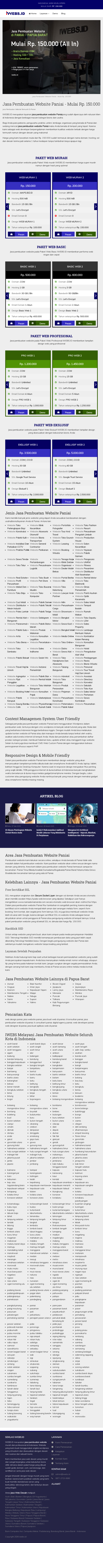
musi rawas (35, 1271)
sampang (34, 1345)
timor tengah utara (84, 1404)
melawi (56, 1256)
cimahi (10, 1126)
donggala (34, 1133)
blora (55, 1096)
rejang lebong (59, 1336)
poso (77, 1327)
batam (56, 1077)
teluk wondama (82, 1401)
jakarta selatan (37, 1157)
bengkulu (79, 1086)
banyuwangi (13, 1074)
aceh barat (12, 1043)
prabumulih (12, 1330)
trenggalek (35, 1410)
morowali (11, 1265)
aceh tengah (81, 1046)
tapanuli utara (81, 1394)
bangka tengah (37, 1065)
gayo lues (34, 1139)
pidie (32, 1324)
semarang (80, 1348)
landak (10, 1222)
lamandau (34, 1216)
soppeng (34, 1367)
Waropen (79, 999)
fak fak (56, 1136)
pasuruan (11, 1311)
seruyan (11, 1354)
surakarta (11, 1382)
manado (79, 1247)
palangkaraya (13, 1296)
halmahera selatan (16, 1148)
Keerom (11, 990)
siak (32, 1354)
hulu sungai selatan (16, 1151)
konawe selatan (15, 1197)
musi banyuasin (14, 1271)
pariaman (79, 1305)
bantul (33, 1071)
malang (56, 1240)
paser (77, 1308)
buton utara (58, 1120)
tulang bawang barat (40, 1413)
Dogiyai (10, 987)
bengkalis (34, 1086)
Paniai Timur (23, 870)
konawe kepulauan (84, 1194)
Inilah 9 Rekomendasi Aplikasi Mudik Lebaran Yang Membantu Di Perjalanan (19, 833)
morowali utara (37, 1265)
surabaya (79, 1379)
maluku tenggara (61, 1243)
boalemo (79, 1096)
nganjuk (79, 1274)
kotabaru (57, 1197)
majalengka (58, 1237)
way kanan (35, 1416)
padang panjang (60, 1290)
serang (56, 1351)
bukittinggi (80, 1111)
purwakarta (80, 1333)
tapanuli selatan (37, 1394)
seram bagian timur (39, 1351)
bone (55, 1108)
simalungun (12, 1361)
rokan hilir (11, 1339)
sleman (56, 1364)
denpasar (34, 1129)
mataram (79, 1253)
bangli (78, 1065)
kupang (10, 1210)
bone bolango (81, 1108)
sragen (10, 1370)
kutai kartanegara (61, 1210)
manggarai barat (60, 1250)
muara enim (58, 1265)
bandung (34, 1059)
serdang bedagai (83, 1351)
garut (9, 1139)
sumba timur (36, 1376)
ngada (56, 1274)
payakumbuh (59, 1311)
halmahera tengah (38, 1148)
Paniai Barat (71, 870)
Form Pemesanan (63, 1442)
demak (10, 1129)
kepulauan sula (37, 1188)
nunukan (34, 1281)
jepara (10, 1163)
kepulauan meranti (61, 1185)
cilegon (78, 1123)
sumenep (34, 1379)
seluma (56, 1348)
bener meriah (13, 1086)
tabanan (57, 1382)
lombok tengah (60, 1228)
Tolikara (56, 999)
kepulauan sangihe (84, 1185)
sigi (31, 1358)
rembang (79, 1336)
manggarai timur (83, 1250)
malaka (33, 1240)
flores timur (80, 1136)
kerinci (78, 1188)
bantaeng (11, 1071)
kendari (78, 1179)
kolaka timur (13, 1194)
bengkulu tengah (38, 1089)
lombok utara (13, 1231)
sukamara (12, 1373)
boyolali (33, 1111)
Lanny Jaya (58, 990)
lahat (9, 1216)
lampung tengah (37, 1219)
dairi (54, 1126)
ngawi (10, 1277)
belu (77, 1083)
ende (9, 1136)
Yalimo (33, 1002)
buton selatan (14, 1120)
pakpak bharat (82, 1293)
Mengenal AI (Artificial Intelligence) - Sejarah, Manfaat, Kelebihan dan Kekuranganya (50, 833)
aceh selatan (13, 1046)
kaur (55, 1176)
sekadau (34, 1348)
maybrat (11, 1256)
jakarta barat (81, 1154)
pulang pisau (81, 1330)
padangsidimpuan (15, 1293)
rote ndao (57, 1339)
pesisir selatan (14, 1324)
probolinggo (58, 1330)
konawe (56, 1194)
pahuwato (57, 1293)
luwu (77, 1231)
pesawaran (80, 1317)
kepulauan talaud (61, 1188)
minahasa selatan (15, 1262)
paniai (33, 1305)
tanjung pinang (14, 1394)
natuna (33, 1274)
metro (55, 1259)
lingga (10, 1228)
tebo (9, 1401)
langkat (33, 1222)
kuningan (79, 1206)
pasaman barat (60, 1308)
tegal (32, 1401)
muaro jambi (81, 1265)
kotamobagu (13, 1203)
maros (55, 1253)
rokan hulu (35, 1339)
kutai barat (35, 1210)
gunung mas (36, 1145)
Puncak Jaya (81, 996)
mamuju (11, 1247)
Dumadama (48, 870)
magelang (79, 1234)
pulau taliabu (36, 1333)
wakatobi (11, 1416)
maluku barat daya (16, 1243)
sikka (77, 1358)
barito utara (12, 1077)
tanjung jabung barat (62, 1391)
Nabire (10, 996)
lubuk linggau (36, 1231)
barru (32, 1077)
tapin (9, 1398)
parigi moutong (14, 1308)
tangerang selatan (84, 1388)
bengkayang (58, 1086)
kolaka (78, 1191)
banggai (79, 1059)
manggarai (35, 1250)
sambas (79, 1342)
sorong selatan (82, 1367)
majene (78, 1237)
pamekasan (12, 1299)
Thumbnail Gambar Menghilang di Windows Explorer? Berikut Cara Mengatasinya (82, 833)
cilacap (56, 1123)
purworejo (12, 1336)
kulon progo (58, 1206)
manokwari (12, 1253)
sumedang (12, 1379)
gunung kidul (13, 1145)
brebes (56, 1111)
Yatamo (80, 870)
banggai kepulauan (16, 1062)
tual (54, 1410)
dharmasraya (81, 1129)
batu (32, 1080)
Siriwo (92, 870)
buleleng (11, 1114)
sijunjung (57, 1358)
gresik (55, 1142)
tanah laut (35, 1388)
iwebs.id (22, 1536)
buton (78, 1117)
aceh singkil (35, 1046)
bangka (56, 1062)
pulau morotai (13, 1333)
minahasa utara (60, 1262)
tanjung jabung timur (85, 1391)
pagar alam (35, 1293)
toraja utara (12, 1410)
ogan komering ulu (16, 1283)
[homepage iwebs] (25, 13)
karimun (79, 1173)
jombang (34, 1163)
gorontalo (79, 1139)
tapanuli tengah (60, 1394)
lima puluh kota (82, 1225)
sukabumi (79, 1370)
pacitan (78, 1283)
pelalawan (57, 1314)
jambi (9, 1160)
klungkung (57, 1191)
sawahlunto (13, 1348)
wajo (77, 1413)
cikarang (34, 1123)
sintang (10, 1364)
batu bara (57, 1080)
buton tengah (36, 1120)
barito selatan (59, 1074)
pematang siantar (15, 1317)
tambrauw (12, 1385)
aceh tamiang (59, 1046)
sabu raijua (12, 1342)
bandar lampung (15, 1059)
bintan (56, 1093)
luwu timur (12, 1234)
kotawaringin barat (39, 1203)
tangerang (57, 1388)
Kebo (86, 870)
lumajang (57, 1231)
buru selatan (59, 1117)
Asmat (10, 983)
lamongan (57, 1216)
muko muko (12, 1268)
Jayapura (57, 987)
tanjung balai (36, 1391)
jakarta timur (59, 1157)
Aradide (39, 870)
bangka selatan (14, 1065)
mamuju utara (59, 1247)
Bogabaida (59, 870)
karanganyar (13, 1173)
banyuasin (57, 1071)
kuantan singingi (83, 1203)
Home (33, 13)
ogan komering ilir (83, 1281)
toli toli (56, 1407)
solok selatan (13, 1367)
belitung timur (59, 1083)
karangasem (36, 1173)
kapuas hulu (81, 1170)
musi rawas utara (61, 1271)
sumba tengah (14, 1376)
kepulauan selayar (16, 1188)
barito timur (80, 1074)
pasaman (34, 1308)
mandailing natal (15, 1250)
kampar (33, 1170)
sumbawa (57, 1376)
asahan (78, 1052)
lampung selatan (15, 1219)
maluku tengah (37, 1243)
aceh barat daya (37, 1043)
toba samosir (13, 1407)
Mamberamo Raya (84, 990)
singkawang (58, 1361)
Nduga (33, 996)
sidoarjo (11, 1358)
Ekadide (9, 873)
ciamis (78, 1120)
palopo (56, 1296)
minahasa (79, 1259)
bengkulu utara (60, 1089)
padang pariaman (83, 1290)
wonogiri (57, 1416)
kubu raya (12, 1206)
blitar (32, 1096)
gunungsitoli (58, 1145)
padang (78, 1287)
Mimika (78, 993)
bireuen (78, 1093)
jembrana (57, 1160)
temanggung (13, 1404)
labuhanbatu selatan (62, 1213)
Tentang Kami (61, 1463)
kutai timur (80, 1210)
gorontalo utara (14, 1142)
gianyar (56, 1139)
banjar (10, 1068)
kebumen (11, 1179)
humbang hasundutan (85, 1151)
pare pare (57, 1305)
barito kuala (35, 1074)
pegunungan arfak (84, 1311)
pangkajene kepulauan (80, 1301)
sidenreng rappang (84, 1354)
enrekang (34, 1136)
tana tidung (35, 1385)
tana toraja (58, 1385)
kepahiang (35, 1182)
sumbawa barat (82, 1376)
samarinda (57, 1342)
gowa (32, 1142)
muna (32, 1268)
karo (9, 1176)
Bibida (32, 870)
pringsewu (35, 1330)
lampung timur (59, 1219)
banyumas (80, 1071)
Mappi (33, 993)
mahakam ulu (36, 1237)
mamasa (79, 1243)
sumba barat (59, 1373)
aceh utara (58, 1049)
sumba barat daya (83, 1373)
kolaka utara (36, 1194)
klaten (33, 1191)
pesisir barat (81, 1321)
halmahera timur (60, 1148)
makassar (11, 1240)
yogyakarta (12, 1419)
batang (78, 1077)
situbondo (34, 1364)
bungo (78, 1114)
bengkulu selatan (15, 1089)
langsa (56, 1222)
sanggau (57, 1345)
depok (55, 1129)
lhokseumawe (59, 1225)
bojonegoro (35, 1099)
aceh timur (35, 1049)
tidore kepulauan (61, 1404)
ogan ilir (56, 1281)
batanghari (12, 1080)
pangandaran (59, 1299)
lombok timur (81, 1228)
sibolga (56, 1354)
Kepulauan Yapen (38, 990)
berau (78, 1089)
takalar (78, 1382)
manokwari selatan (39, 1253)
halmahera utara (83, 1148)
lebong (10, 1225)
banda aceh (80, 1056)
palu (77, 1296)
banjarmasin (58, 1068)
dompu (10, 1133)
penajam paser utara (40, 1317)
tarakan (33, 1398)
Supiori (33, 999)
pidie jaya (57, 1324)
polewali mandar (15, 1327)
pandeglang (35, 1299)
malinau (78, 1240)
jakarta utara (81, 1157)
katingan (34, 1176)
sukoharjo (34, 1373)
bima (9, 1093)
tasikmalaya (58, 1398)
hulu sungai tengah (39, 1151)
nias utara (12, 1281)
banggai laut (36, 1062)
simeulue (34, 1361)
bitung (10, 1096)
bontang (11, 1111)
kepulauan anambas (62, 1182)
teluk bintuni (58, 1401)
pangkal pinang (14, 1305)
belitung (34, 1083)
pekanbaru (35, 1314)
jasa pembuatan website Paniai (47, 114)
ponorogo (34, 1327)
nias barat (57, 1277)
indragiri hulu (36, 1154)
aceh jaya (79, 1043)
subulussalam (59, 1370)
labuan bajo (12, 1213)
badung (10, 1056)
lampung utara (82, 1219)
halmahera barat (83, 1145)
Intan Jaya (35, 987)
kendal (56, 1179)
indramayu (57, 1154)
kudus (33, 1206)
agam (10, 1052)
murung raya (81, 1268)
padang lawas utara (39, 1290)
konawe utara (36, 1197)
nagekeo (11, 1274)
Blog (63, 13)
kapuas (56, 1170)
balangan (34, 1056)
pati (32, 1311)
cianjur (10, 1123)
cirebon (33, 1126)
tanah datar (13, 1388)
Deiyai (78, 983)
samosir (11, 1345)
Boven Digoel (59, 983)
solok (77, 1364)
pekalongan (12, 1314)
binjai (32, 1093)
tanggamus (12, 1391)
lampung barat (82, 1216)
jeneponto (80, 1160)
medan (33, 1256)
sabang (78, 1339)
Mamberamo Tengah (17, 993)
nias (32, 1277)
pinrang (78, 1324)
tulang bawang (14, 1413)
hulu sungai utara (61, 1151)
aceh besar (58, 1043)
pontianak (57, 1327)
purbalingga (58, 1333)
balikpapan (58, 1056)
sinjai (77, 1361)
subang (33, 1370)
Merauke (57, 993)
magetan (11, 1237)
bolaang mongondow (63, 1099)
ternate (33, 1404)
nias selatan (81, 1277)
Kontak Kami (61, 1458)
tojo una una (36, 1407)
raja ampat (35, 1336)
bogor (10, 1099)
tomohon (79, 1407)
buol (9, 1117)
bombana (57, 1105)
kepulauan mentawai (40, 1185)
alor (31, 1052)
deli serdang (81, 1126)
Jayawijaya (80, 987)
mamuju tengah (37, 1247)
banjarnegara (81, 1068)
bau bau (79, 1080)
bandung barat (60, 1059)
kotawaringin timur (61, 1203)
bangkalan (57, 1065)
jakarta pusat (13, 1157)
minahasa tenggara (39, 1262)
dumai (55, 1133)
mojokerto (80, 1262)
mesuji (33, 1259)
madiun (56, 1234)
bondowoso (81, 1105)
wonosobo (80, 1416)
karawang (57, 1173)
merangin (11, 1259)
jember (33, 1160)
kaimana (11, 1170)
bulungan (57, 1114)
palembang (35, 1296)
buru (32, 1117)
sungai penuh (59, 1379)
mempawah (81, 1256)
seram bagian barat (16, 1351)
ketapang (11, 1191)
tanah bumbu (81, 1385)
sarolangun (80, 1345)
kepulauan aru (82, 1182)
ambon (56, 1052)
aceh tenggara (14, 1049)
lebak (77, 1222)
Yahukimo (11, 1002)
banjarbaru (35, 1068)
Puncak (56, 996)
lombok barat (36, 1228)
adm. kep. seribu (82, 1049)
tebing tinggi (81, 1398)
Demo (55, 13)
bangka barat (81, 1062)
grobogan (79, 1142)
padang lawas (14, 1290)
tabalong (34, 1382)
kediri (32, 1179)
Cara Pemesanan (63, 1447)
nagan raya (80, 1271)
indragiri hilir (12, 1154)
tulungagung (59, 1413)
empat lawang (82, 1133)
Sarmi (10, 999)
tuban (78, 1410)
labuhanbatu (36, 1213)
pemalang (79, 1314)
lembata (34, 1225)
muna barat (58, 1268)
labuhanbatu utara (84, 1213)
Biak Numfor (36, 983)
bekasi (10, 1083)
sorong (56, 1367)
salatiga (33, 1342)
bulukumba (35, 1114)
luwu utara (35, 1234)
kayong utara (81, 1176)
